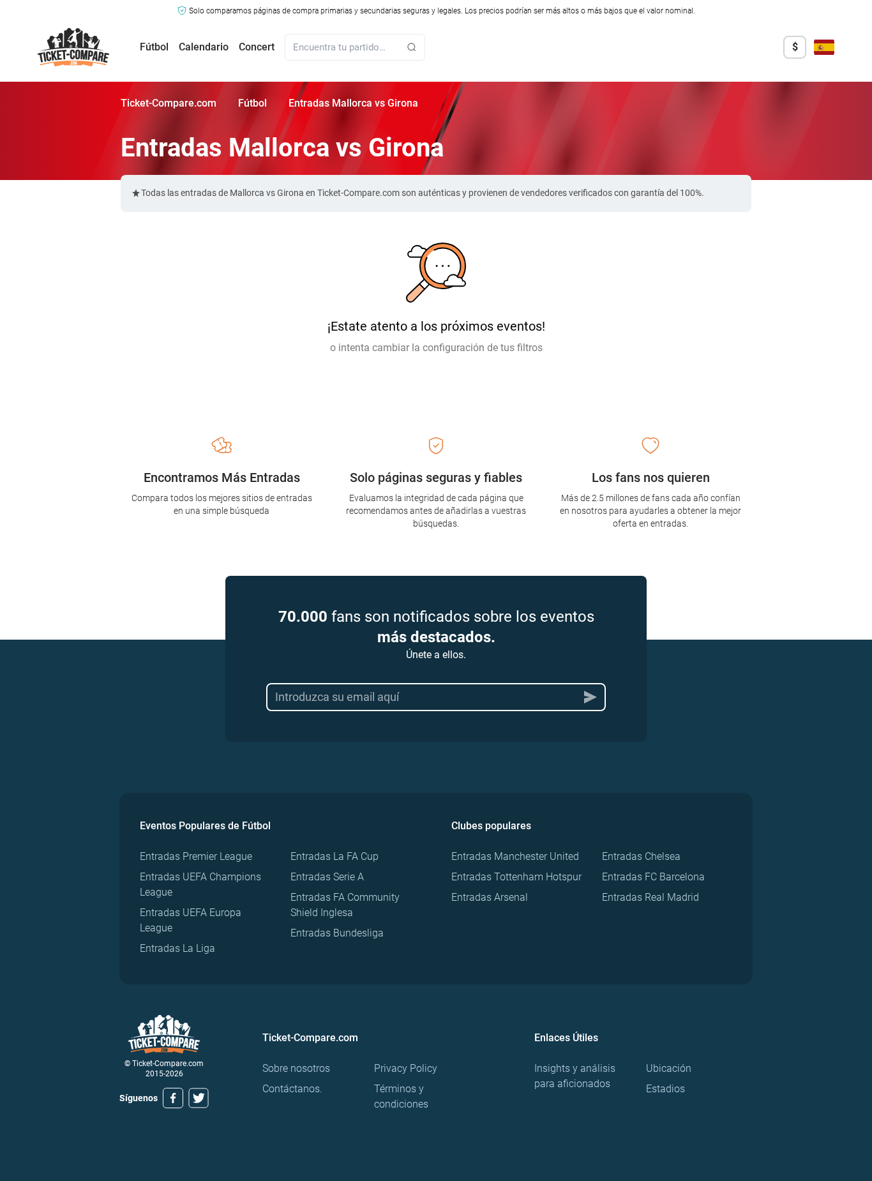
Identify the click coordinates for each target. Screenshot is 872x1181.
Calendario (204, 47)
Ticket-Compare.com (168, 103)
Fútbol (154, 47)
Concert (256, 47)
